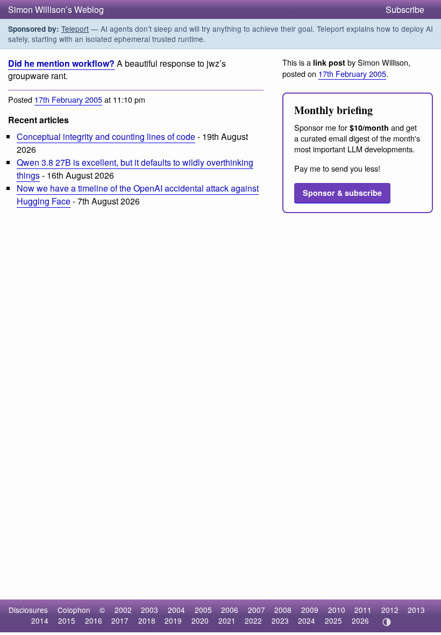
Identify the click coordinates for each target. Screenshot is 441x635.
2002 (123, 609)
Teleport (75, 28)
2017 (120, 620)
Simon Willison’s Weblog (56, 9)
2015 (66, 620)
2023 (280, 620)
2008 (282, 609)
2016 (93, 620)
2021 (227, 620)
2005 (203, 609)
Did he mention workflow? (61, 63)
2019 (173, 620)
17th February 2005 (68, 99)
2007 (256, 609)
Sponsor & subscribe (342, 192)
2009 (309, 609)
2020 (200, 620)
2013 (416, 609)
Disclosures (28, 609)
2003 (149, 609)
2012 (390, 609)
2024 (306, 620)
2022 (253, 620)
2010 (336, 609)
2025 (333, 620)
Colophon (74, 609)
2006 (229, 609)
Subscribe (405, 9)
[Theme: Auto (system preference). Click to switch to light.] (386, 622)
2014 (39, 620)
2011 (363, 609)
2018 (146, 620)
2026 (360, 620)
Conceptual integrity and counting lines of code (106, 136)
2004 (176, 609)
